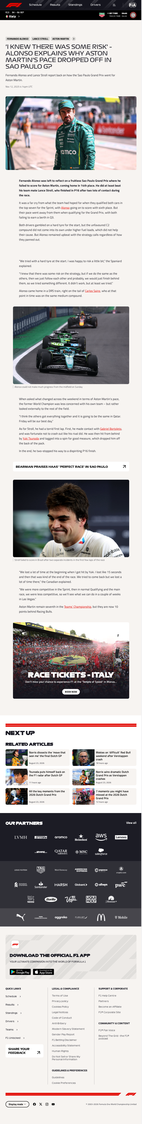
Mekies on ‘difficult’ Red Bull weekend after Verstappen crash (113, 756)
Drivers (96, 5)
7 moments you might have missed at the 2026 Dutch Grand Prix (112, 794)
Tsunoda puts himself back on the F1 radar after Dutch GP (47, 773)
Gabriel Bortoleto (110, 429)
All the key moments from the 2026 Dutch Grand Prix (47, 793)
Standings (75, 5)
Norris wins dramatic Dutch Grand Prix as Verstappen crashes (112, 775)
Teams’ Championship (77, 606)
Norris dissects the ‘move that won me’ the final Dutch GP (47, 754)
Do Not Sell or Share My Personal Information (66, 1058)
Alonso (65, 207)
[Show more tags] (74, 39)
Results (55, 5)
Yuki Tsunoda (31, 438)
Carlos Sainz (92, 291)
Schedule (35, 5)
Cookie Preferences (64, 1083)
